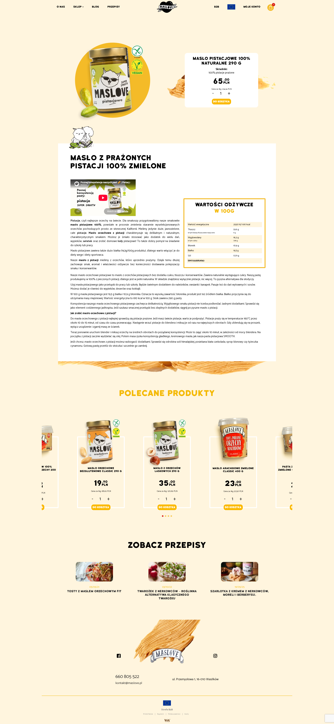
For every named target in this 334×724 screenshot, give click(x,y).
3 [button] (168, 516)
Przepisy (114, 6)
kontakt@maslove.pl (128, 683)
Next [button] (288, 463)
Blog (95, 6)
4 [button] (171, 516)
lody (120, 241)
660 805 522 (127, 676)
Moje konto (251, 6)
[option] (167, 460)
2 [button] (165, 516)
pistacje (82, 233)
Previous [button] (46, 463)
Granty (186, 714)
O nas (61, 6)
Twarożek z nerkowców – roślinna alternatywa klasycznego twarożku (167, 595)
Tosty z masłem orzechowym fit (94, 591)
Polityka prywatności (174, 714)
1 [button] (162, 516)
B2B (216, 6)
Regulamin (160, 714)
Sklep (77, 6)
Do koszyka (221, 101)
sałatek (87, 241)
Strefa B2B (167, 710)
